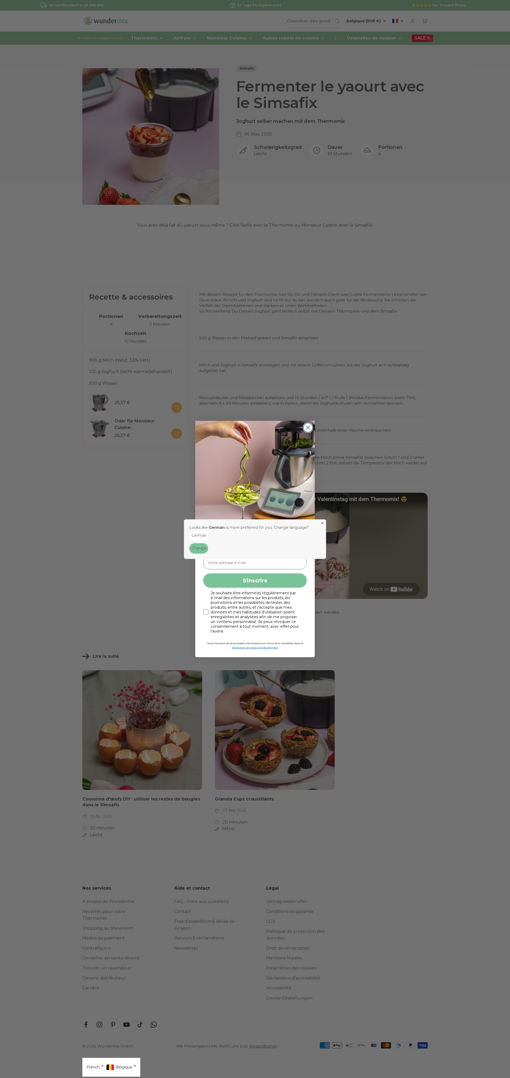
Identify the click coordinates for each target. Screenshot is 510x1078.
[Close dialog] (308, 427)
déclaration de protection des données (255, 647)
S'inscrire (255, 580)
